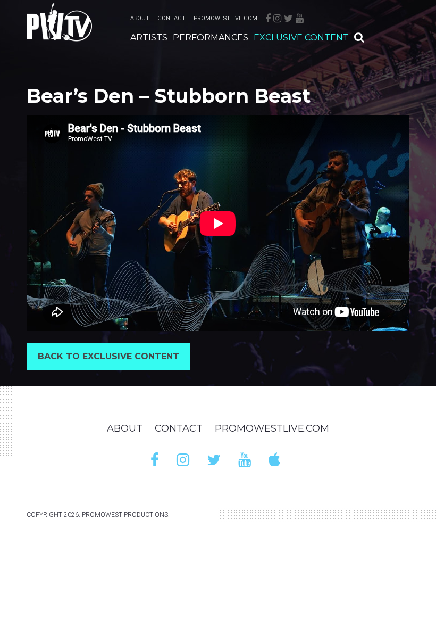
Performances (210, 37)
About (139, 18)
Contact (171, 18)
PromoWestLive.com (225, 18)
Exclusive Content (301, 37)
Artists (148, 37)
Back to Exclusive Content (108, 356)
